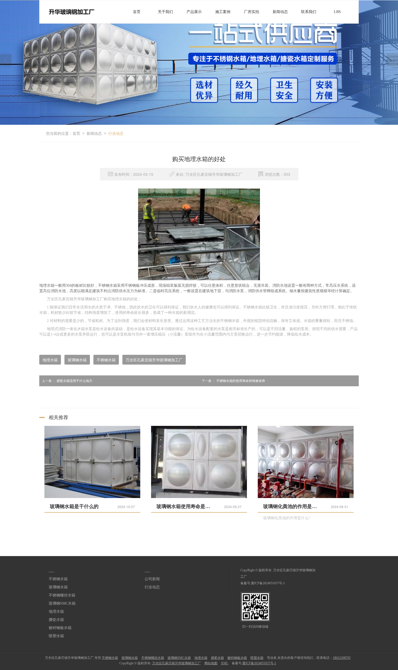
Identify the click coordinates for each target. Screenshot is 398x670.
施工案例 (222, 12)
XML (224, 663)
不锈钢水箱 (106, 359)
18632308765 (342, 658)
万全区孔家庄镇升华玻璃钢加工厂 (154, 359)
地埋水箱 (50, 359)
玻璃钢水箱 (77, 359)
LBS (337, 12)
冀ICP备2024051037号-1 (268, 583)
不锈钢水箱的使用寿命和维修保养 (233, 381)
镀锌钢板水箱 (60, 628)
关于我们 (165, 12)
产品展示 (194, 12)
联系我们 (308, 12)
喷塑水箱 (56, 636)
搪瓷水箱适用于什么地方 (67, 381)
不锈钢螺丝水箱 (62, 595)
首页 (137, 12)
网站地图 (210, 663)
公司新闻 (152, 579)
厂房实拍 (251, 12)
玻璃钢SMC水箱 (62, 603)
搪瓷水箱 (56, 620)
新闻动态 (280, 12)
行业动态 (115, 133)
